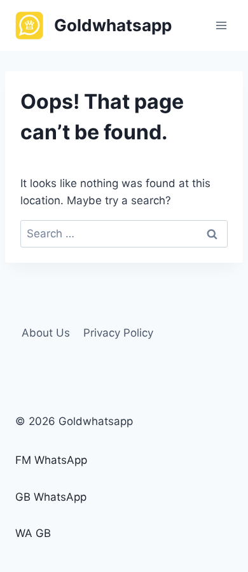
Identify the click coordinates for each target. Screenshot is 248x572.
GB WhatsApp (50, 497)
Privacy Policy (118, 332)
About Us (46, 332)
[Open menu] (221, 25)
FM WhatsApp (51, 460)
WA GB (33, 533)
